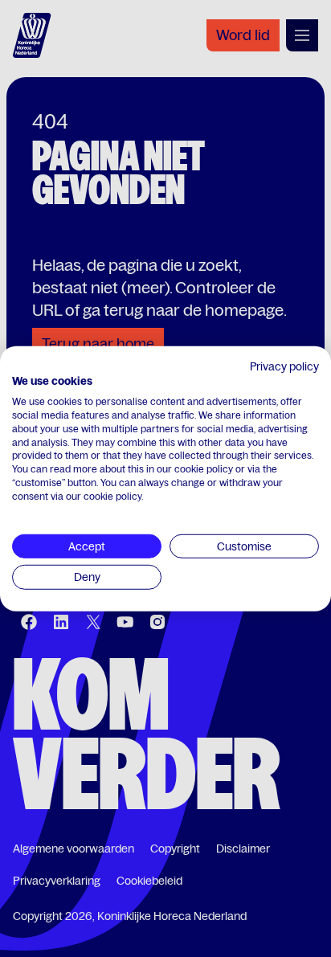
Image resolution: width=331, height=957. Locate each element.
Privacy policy (284, 365)
